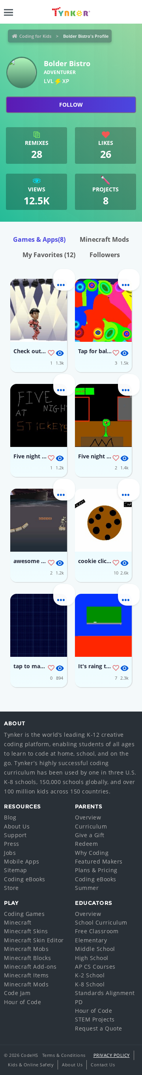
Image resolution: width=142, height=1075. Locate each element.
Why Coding (91, 852)
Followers (105, 254)
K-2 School (90, 975)
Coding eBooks (24, 879)
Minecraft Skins (26, 931)
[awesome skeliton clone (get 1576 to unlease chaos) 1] (38, 520)
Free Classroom (96, 931)
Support (15, 835)
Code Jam (17, 993)
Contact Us (103, 1065)
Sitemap (15, 870)
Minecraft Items (26, 975)
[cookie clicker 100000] (103, 520)
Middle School (95, 949)
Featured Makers (99, 861)
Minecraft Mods (104, 239)
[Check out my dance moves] (38, 310)
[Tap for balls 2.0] (103, 310)
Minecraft (18, 922)
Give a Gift (90, 835)
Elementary (91, 940)
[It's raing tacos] (103, 625)
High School (91, 958)
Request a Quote (98, 1028)
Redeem (86, 843)
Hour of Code (22, 1002)
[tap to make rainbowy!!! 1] (38, 625)
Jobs (10, 852)
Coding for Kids (35, 36)
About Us (17, 826)
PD (78, 1002)
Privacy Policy (111, 1055)
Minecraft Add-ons (30, 966)
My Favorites (48, 254)
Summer (87, 888)
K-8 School (90, 984)
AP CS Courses (95, 966)
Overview (88, 817)
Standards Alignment (105, 993)
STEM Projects (95, 1019)
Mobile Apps (21, 861)
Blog (10, 817)
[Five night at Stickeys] (38, 415)
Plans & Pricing (96, 870)
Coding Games (24, 913)
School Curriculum (101, 922)
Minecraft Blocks (27, 958)
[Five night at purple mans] (103, 415)
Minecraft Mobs (26, 949)
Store (11, 888)
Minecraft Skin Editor (34, 940)
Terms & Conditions (64, 1055)
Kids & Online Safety (31, 1065)
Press (11, 843)
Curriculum (91, 826)
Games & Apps (39, 239)
